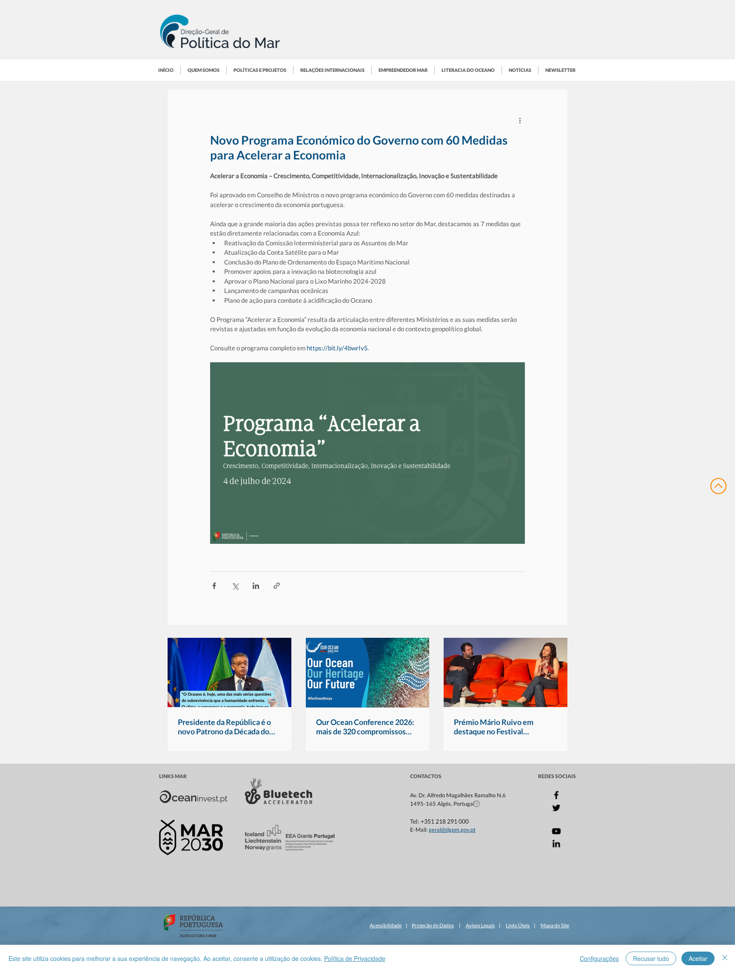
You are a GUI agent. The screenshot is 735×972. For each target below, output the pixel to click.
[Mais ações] (520, 120)
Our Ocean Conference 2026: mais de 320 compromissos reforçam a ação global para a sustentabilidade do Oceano (365, 726)
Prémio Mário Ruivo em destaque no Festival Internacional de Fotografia (499, 726)
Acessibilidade (386, 925)
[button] (203, 70)
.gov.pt (467, 829)
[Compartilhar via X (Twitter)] (235, 586)
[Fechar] (725, 958)
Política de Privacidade (354, 958)
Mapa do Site (555, 925)
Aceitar (698, 958)
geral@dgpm (444, 829)
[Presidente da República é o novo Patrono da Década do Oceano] (229, 672)
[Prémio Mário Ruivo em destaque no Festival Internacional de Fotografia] (505, 672)
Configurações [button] (599, 958)
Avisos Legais (480, 925)
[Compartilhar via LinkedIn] (256, 586)
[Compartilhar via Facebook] (214, 586)
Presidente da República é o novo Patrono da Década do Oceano (224, 726)
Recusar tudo (651, 958)
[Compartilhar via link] (277, 586)
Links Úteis (518, 925)
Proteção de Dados (433, 925)
